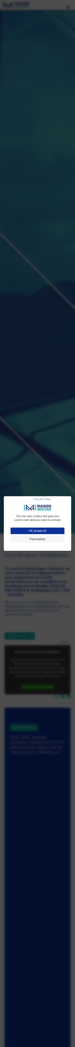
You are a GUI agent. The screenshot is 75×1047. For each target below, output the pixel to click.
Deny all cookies (42, 499)
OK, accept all (37, 530)
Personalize (37, 539)
